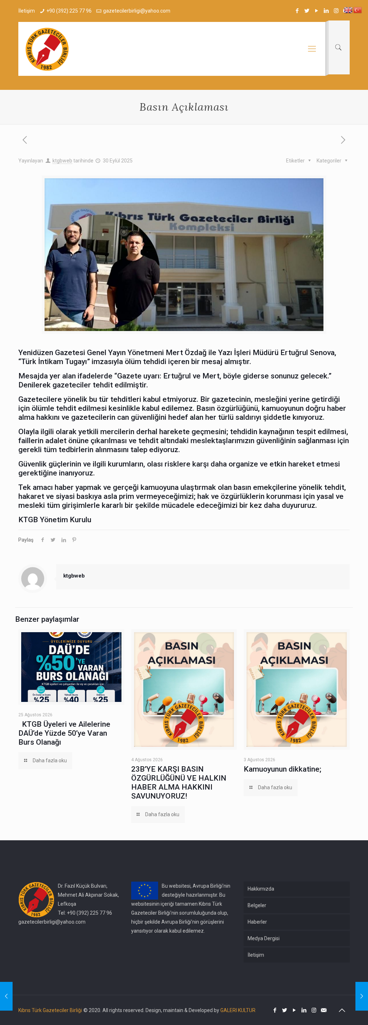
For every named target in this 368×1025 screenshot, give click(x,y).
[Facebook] (297, 11)
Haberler (257, 922)
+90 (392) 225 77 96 (69, 11)
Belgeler (257, 905)
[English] (348, 10)
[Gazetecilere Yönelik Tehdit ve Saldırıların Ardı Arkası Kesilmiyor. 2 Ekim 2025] (361, 996)
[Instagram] (336, 11)
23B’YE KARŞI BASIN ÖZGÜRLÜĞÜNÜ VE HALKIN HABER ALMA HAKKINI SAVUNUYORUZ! (178, 782)
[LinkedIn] (326, 11)
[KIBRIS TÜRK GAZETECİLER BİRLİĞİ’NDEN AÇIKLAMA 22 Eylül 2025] (6, 996)
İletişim (256, 955)
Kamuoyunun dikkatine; (282, 769)
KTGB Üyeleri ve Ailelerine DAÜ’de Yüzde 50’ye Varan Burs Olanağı (64, 733)
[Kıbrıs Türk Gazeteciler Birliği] (47, 49)
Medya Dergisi (264, 938)
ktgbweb (62, 161)
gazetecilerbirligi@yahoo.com (136, 11)
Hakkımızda (261, 889)
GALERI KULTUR (238, 1010)
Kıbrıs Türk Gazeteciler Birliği (50, 1010)
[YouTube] (317, 11)
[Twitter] (307, 11)
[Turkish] (358, 10)
